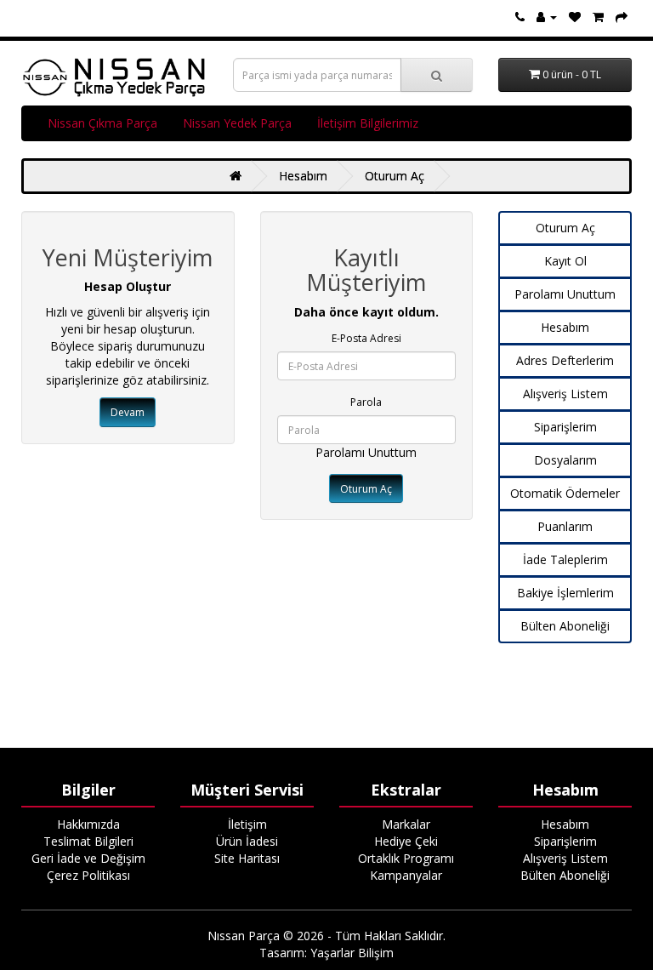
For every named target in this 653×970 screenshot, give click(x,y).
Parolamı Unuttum (366, 452)
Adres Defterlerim (565, 360)
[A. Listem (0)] (575, 17)
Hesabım (303, 176)
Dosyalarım (565, 460)
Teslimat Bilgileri (88, 841)
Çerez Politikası (88, 875)
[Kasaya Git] (621, 17)
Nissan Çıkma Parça (102, 123)
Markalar (406, 824)
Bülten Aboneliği (565, 626)
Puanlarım (565, 526)
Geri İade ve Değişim (88, 858)
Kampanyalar (406, 875)
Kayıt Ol (565, 261)
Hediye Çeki (406, 841)
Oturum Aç (394, 176)
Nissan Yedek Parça (237, 123)
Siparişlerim (565, 427)
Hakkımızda (88, 824)
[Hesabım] (547, 17)
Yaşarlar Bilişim (352, 952)
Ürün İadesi (247, 841)
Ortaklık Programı (406, 858)
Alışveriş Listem (565, 393)
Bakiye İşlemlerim (565, 593)
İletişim (247, 824)
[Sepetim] (598, 17)
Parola (366, 402)
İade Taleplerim (565, 559)
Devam (128, 412)
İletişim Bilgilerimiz (367, 123)
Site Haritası (247, 858)
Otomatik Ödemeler (565, 493)
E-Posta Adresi (366, 338)
